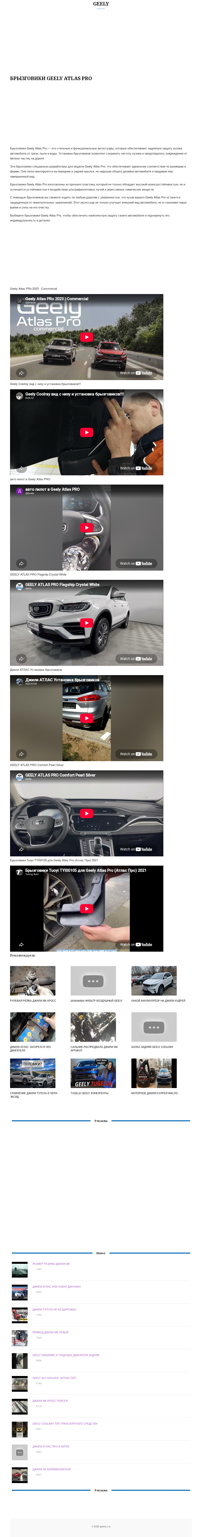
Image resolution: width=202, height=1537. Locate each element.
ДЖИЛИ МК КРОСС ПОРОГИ (50, 1401)
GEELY (101, 4)
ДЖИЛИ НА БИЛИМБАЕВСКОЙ (52, 1469)
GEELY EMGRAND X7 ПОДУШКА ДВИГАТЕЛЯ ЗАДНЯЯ (66, 1355)
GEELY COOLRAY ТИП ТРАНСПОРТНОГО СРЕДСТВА (65, 1423)
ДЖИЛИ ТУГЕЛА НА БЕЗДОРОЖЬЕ (54, 1309)
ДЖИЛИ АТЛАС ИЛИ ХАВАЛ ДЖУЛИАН (57, 1286)
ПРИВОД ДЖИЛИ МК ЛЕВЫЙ (50, 1332)
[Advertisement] (101, 44)
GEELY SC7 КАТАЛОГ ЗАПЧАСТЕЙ (54, 1378)
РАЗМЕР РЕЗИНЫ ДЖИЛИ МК (51, 1264)
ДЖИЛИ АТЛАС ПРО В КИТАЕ (51, 1446)
